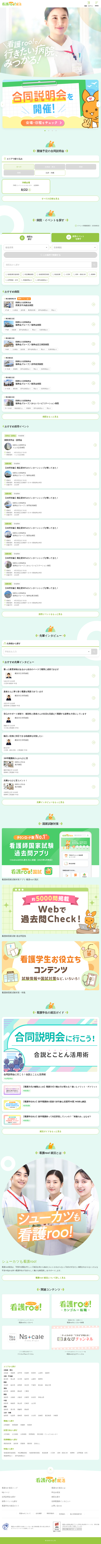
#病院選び (26, 1091)
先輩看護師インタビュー (60, 1501)
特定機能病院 (22, 1453)
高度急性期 (7, 1443)
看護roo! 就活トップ (9, 1488)
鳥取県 (6, 1403)
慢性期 (29, 1443)
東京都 (40, 1385)
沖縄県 (55, 1415)
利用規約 (62, 1514)
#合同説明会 (8, 1078)
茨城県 (6, 1385)
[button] (44, 130)
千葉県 (33, 1385)
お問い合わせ (56, 1506)
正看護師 (7, 1425)
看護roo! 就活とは (58, 1488)
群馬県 (19, 1385)
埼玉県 (26, 1385)
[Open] (89, 651)
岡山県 (19, 1403)
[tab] (26, 238)
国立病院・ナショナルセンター (47, 1434)
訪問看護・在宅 (82, 1453)
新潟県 (6, 1379)
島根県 (13, 1403)
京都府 (13, 1397)
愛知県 (19, 1391)
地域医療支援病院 (10, 1453)
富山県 (13, 1379)
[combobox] (26, 247)
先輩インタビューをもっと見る (50, 802)
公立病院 (15, 1434)
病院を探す (55, 1497)
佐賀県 (13, 1415)
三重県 (26, 1391)
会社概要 (39, 1513)
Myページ (5, 1492)
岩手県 (19, 1373)
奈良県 (33, 1397)
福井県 (26, 1379)
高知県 (26, 1409)
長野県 (40, 1379)
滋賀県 (6, 1397)
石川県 (19, 1379)
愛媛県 (19, 1409)
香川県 (13, 1409)
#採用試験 (26, 1106)
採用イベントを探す (9, 1501)
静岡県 (13, 1391)
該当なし (37, 1443)
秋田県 (33, 1373)
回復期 (22, 1443)
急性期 (16, 1443)
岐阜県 (6, 1391)
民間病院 (32, 1434)
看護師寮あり (8, 1456)
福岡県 (6, 1415)
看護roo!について (25, 1513)
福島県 (47, 1373)
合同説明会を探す (9, 1497)
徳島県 (6, 1409)
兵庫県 (26, 1397)
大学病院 (7, 1434)
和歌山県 (41, 1397)
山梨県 (33, 1379)
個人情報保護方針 (76, 1514)
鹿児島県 (48, 1415)
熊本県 (26, 1415)
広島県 (26, 1403)
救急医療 (45, 1453)
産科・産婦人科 (62, 1453)
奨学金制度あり (20, 1456)
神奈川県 (48, 1385)
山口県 (33, 1403)
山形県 (40, 1373)
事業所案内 (50, 1513)
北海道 (6, 1373)
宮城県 (26, 1373)
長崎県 (19, 1415)
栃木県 (13, 1385)
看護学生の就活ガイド (10, 1506)
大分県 (33, 1415)
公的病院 (23, 1434)
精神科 (72, 1453)
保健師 (22, 1425)
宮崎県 (40, 1415)
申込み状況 (55, 1492)
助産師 (29, 1425)
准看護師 (15, 1425)
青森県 (13, 1373)
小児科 (52, 1453)
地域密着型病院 (34, 1453)
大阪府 (19, 1397)
